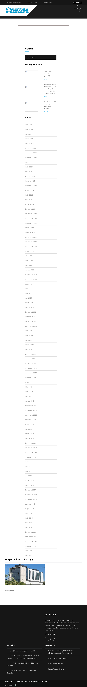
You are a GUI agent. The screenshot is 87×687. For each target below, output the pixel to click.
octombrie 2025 (31, 153)
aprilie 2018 (29, 434)
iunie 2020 (29, 335)
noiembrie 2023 (31, 214)
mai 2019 (28, 396)
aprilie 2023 (29, 228)
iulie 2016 (28, 513)
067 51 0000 (47, 3)
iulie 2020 (28, 331)
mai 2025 (28, 172)
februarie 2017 (30, 490)
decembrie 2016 (31, 495)
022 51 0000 (32, 3)
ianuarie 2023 (30, 232)
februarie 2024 (30, 209)
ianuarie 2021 (30, 317)
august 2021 (29, 284)
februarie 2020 (30, 354)
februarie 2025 (30, 176)
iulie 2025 (28, 162)
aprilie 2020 (29, 345)
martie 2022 (29, 270)
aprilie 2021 (29, 303)
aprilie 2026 (29, 139)
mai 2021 (28, 298)
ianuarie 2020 (30, 359)
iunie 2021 (29, 293)
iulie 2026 (28, 125)
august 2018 (29, 424)
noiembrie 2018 (31, 410)
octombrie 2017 (31, 452)
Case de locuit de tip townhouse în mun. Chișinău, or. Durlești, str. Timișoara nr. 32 (23, 657)
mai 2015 (28, 555)
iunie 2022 (29, 261)
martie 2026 (29, 143)
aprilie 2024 (29, 204)
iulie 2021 (28, 289)
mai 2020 (28, 340)
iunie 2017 (29, 471)
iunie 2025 (29, 167)
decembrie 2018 (31, 406)
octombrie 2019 (31, 373)
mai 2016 (28, 523)
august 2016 (29, 509)
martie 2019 (29, 401)
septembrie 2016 (31, 504)
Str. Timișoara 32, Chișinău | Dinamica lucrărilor (22, 664)
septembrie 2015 (31, 546)
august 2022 (29, 251)
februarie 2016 (30, 532)
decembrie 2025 (31, 148)
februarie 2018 (30, 443)
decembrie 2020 (31, 321)
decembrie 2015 (31, 537)
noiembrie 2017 (31, 448)
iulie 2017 (28, 466)
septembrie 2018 (31, 420)
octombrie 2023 (31, 218)
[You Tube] (70, 2)
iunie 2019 (29, 392)
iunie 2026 (29, 129)
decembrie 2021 (31, 275)
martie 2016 (29, 527)
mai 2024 (28, 200)
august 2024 (29, 190)
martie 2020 (29, 349)
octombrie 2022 (31, 246)
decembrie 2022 (31, 237)
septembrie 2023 (31, 223)
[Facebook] (66, 2)
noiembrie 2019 (31, 368)
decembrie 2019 (31, 363)
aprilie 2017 (29, 481)
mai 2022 (28, 265)
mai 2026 (28, 134)
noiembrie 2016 (31, 499)
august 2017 (29, 462)
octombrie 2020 (31, 326)
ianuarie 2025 (30, 181)
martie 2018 (29, 438)
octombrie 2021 (31, 279)
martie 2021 (29, 307)
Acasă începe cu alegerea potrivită (22, 651)
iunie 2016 (29, 518)
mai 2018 (28, 429)
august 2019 (29, 382)
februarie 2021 (30, 312)
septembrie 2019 (31, 378)
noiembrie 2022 (31, 242)
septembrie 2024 (31, 186)
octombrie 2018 (31, 415)
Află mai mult (50, 634)
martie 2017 (29, 485)
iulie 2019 (28, 387)
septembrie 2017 (31, 457)
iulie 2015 (28, 551)
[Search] (54, 57)
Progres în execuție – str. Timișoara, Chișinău (21, 671)
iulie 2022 (28, 256)
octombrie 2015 (31, 541)
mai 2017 (28, 476)
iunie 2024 (29, 195)
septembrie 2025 (31, 158)
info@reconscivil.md (14, 3)
